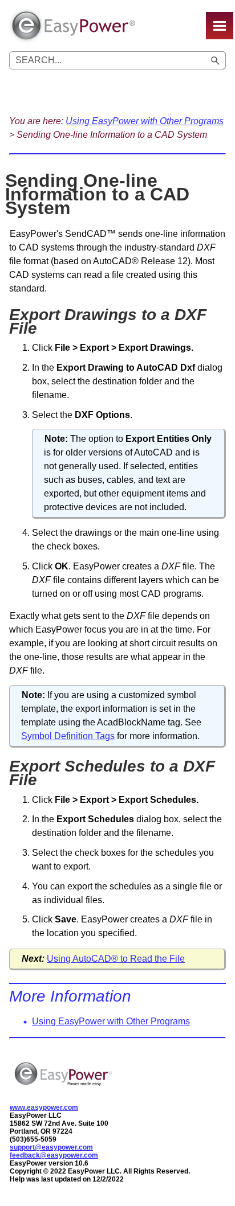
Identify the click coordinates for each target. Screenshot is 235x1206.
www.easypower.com (44, 1107)
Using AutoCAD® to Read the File (116, 958)
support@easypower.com (51, 1147)
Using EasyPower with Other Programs (145, 121)
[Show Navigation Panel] (219, 25)
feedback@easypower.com (54, 1155)
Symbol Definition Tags (68, 736)
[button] (215, 60)
